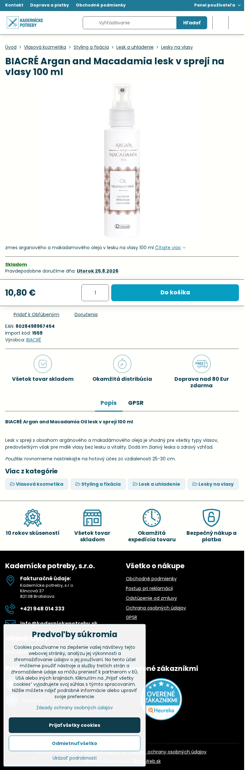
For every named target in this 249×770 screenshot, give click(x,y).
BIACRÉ (33, 340)
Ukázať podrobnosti (75, 758)
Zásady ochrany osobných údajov (168, 752)
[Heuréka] (161, 718)
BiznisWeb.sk (147, 761)
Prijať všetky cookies (74, 725)
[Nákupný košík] (220, 22)
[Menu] (236, 22)
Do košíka (175, 292)
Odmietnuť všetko (74, 743)
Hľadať (191, 22)
